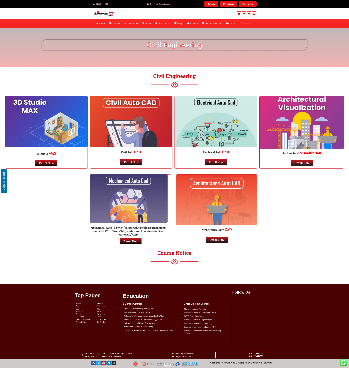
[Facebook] (239, 13)
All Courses (129, 23)
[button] (114, 24)
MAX (52, 153)
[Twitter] (244, 13)
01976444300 (257, 353)
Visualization (310, 153)
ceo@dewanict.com (183, 356)
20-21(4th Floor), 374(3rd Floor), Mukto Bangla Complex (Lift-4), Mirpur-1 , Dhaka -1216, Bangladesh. (108, 355)
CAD (137, 152)
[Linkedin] (254, 13)
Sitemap (268, 363)
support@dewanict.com (185, 353)
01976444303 (257, 356)
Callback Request (3, 181)
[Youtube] (249, 13)
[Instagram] (114, 363)
